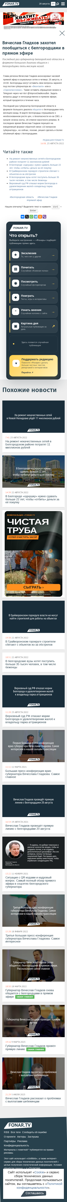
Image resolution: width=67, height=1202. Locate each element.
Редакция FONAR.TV (53, 140)
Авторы (21, 1136)
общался (37, 109)
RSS (6, 1132)
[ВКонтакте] (22, 217)
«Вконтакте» (38, 86)
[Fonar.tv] (10, 4)
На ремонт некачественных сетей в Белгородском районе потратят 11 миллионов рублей (35, 160)
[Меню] (63, 4)
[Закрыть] (62, 33)
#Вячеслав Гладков (47, 197)
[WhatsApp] (31, 217)
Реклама (22, 1141)
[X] (27, 217)
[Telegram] (36, 217)
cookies (32, 1158)
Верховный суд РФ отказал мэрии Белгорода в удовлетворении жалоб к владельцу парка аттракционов (33, 186)
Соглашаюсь (35, 1193)
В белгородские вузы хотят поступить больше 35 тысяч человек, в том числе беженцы (34, 179)
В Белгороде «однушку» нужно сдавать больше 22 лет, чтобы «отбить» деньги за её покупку (35, 166)
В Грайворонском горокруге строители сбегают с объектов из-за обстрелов (34, 173)
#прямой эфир (34, 200)
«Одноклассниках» (12, 90)
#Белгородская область (22, 197)
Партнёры (10, 1141)
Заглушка (33, 1136)
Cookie (39, 1172)
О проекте (10, 1136)
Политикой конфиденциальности (39, 1186)
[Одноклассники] (40, 217)
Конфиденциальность (16, 1145)
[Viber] (44, 217)
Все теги (16, 1132)
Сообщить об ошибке (34, 1132)
